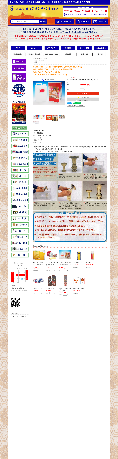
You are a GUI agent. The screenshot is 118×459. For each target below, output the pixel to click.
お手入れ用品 (41, 60)
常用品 (35, 60)
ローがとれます (77, 262)
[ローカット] (92, 260)
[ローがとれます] (79, 260)
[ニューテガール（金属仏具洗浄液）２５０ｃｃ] (65, 258)
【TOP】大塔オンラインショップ (40, 58)
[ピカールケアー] (39, 282)
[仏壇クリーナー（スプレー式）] (65, 285)
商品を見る (35, 270)
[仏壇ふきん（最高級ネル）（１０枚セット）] (39, 258)
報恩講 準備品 (37, 62)
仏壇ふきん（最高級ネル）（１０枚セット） (38, 264)
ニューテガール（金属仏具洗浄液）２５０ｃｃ (65, 264)
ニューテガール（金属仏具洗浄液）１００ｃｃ (52, 264)
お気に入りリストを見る (19, 316)
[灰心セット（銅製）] (79, 283)
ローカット (89, 262)
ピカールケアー (37, 288)
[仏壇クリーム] (52, 285)
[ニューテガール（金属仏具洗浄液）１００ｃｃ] (52, 259)
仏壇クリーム (50, 288)
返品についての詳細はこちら (85, 100)
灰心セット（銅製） (78, 288)
